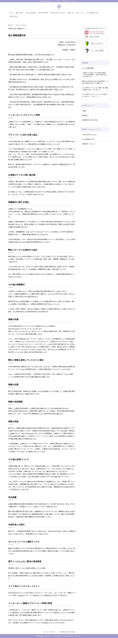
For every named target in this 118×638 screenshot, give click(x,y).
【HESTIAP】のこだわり (89, 134)
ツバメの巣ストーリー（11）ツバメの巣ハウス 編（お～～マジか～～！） (95, 95)
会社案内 (84, 115)
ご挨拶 (84, 111)
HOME (11, 25)
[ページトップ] (114, 634)
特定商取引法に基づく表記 (90, 120)
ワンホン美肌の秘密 (88, 68)
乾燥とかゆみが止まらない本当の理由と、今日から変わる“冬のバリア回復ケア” (95, 82)
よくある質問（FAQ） (88, 139)
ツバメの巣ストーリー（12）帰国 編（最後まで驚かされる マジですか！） (95, 88)
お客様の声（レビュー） (89, 144)
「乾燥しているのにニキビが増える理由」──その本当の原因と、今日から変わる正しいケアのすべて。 (94, 74)
